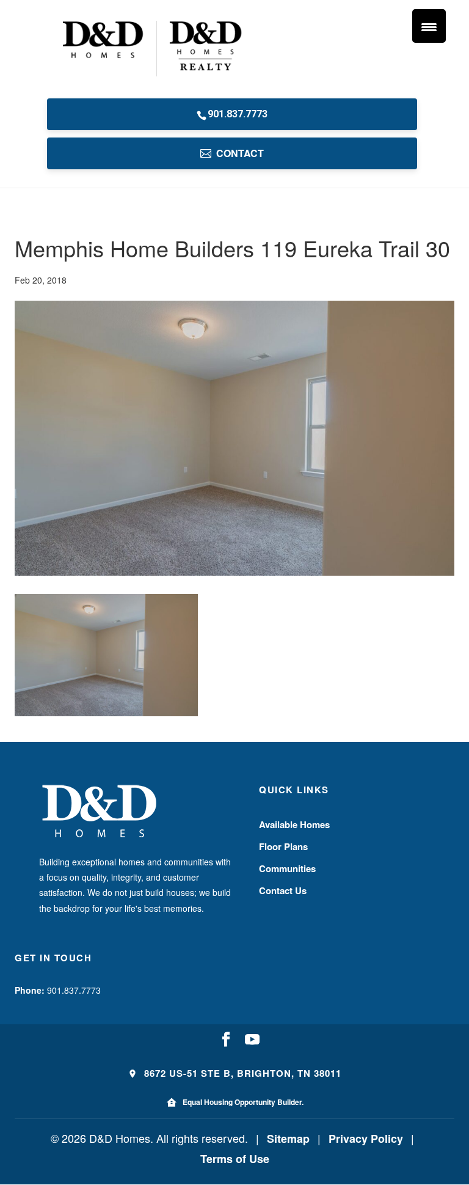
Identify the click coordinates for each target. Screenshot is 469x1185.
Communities (287, 868)
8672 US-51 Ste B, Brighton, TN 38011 (241, 1073)
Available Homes (294, 824)
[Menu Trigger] (429, 26)
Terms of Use (234, 1159)
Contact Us (283, 890)
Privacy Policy (366, 1138)
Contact (240, 153)
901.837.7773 (237, 114)
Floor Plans (283, 846)
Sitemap (288, 1138)
